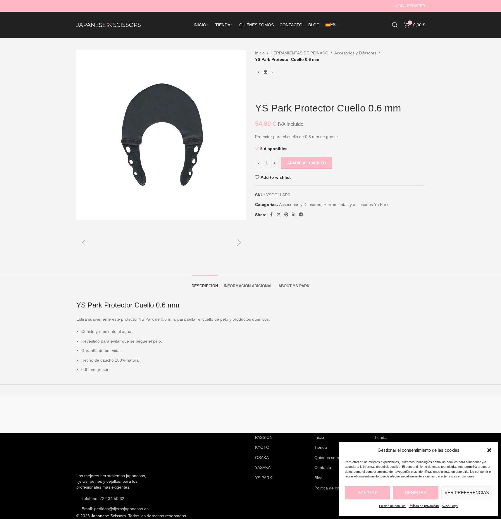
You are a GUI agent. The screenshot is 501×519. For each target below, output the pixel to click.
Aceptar (367, 492)
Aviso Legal (450, 506)
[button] (489, 450)
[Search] (395, 25)
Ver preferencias (467, 492)
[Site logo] (108, 24)
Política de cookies (392, 506)
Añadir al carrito (306, 163)
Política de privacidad (424, 506)
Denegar (416, 492)
